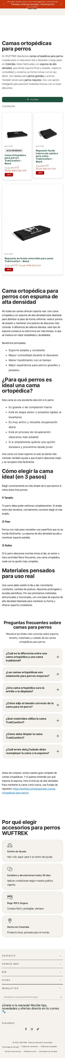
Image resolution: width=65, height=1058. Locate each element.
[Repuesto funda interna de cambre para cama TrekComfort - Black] (48, 129)
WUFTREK (23, 1042)
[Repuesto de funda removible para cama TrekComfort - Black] (32, 219)
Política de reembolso (30, 1046)
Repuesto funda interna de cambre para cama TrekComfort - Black (47, 156)
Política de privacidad (49, 1046)
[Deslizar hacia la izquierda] (4, 4)
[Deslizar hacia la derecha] (60, 4)
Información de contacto (48, 1051)
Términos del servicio (13, 1051)
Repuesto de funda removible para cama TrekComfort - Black (29, 260)
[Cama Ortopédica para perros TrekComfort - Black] (17, 129)
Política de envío (30, 1051)
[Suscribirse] (61, 997)
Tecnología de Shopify (10, 1047)
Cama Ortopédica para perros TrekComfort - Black (15, 159)
